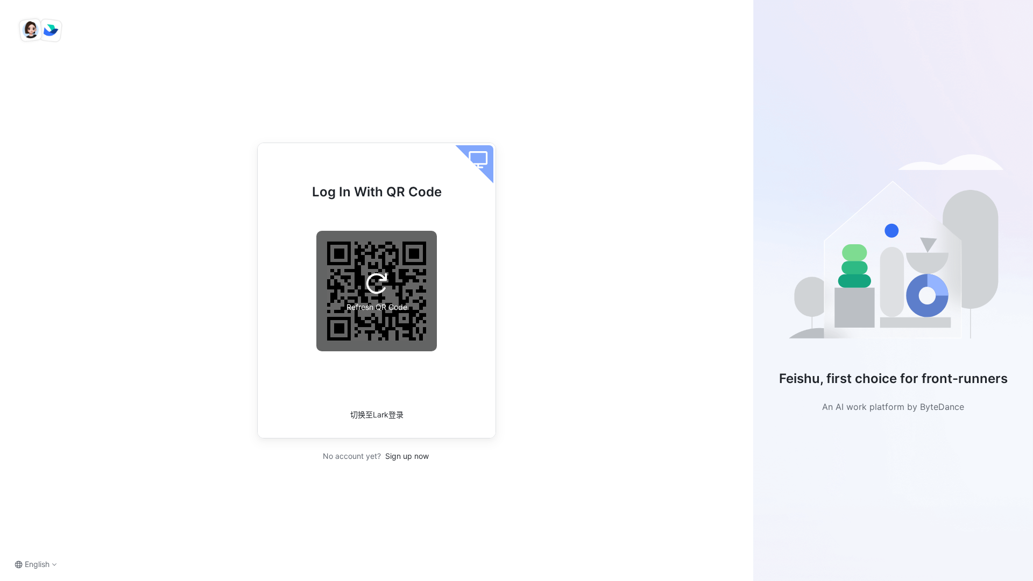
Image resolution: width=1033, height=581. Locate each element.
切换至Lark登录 (377, 414)
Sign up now (406, 455)
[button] (893, 251)
